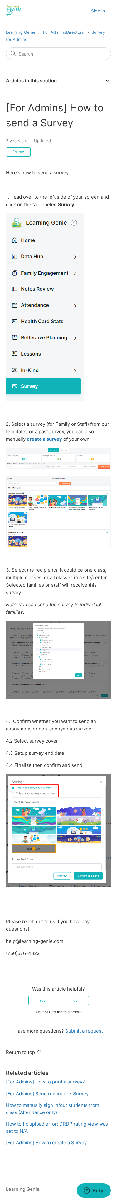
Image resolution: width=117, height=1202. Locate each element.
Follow (18, 151)
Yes (42, 1000)
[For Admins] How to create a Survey (46, 1143)
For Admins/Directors (63, 32)
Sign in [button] (98, 10)
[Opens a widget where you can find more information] (93, 1191)
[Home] (14, 14)
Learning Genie (21, 32)
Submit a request (84, 1031)
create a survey (44, 439)
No (74, 1000)
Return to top (21, 1052)
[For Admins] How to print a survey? (45, 1082)
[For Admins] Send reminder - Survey (47, 1094)
